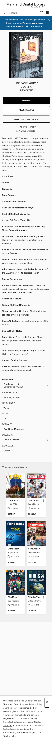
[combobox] (20, 13)
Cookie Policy (10, 736)
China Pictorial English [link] (14, 500)
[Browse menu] (47, 13)
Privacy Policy (35, 704)
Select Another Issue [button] (25, 119)
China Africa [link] (34, 500)
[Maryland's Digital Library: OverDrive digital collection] (26, 4)
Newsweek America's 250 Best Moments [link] (35, 549)
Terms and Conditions (13, 704)
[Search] (4, 13)
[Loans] (41, 13)
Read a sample (26, 110)
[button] (26, 100)
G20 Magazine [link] (14, 597)
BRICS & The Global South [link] (35, 597)
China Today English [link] (14, 549)
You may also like (13, 467)
